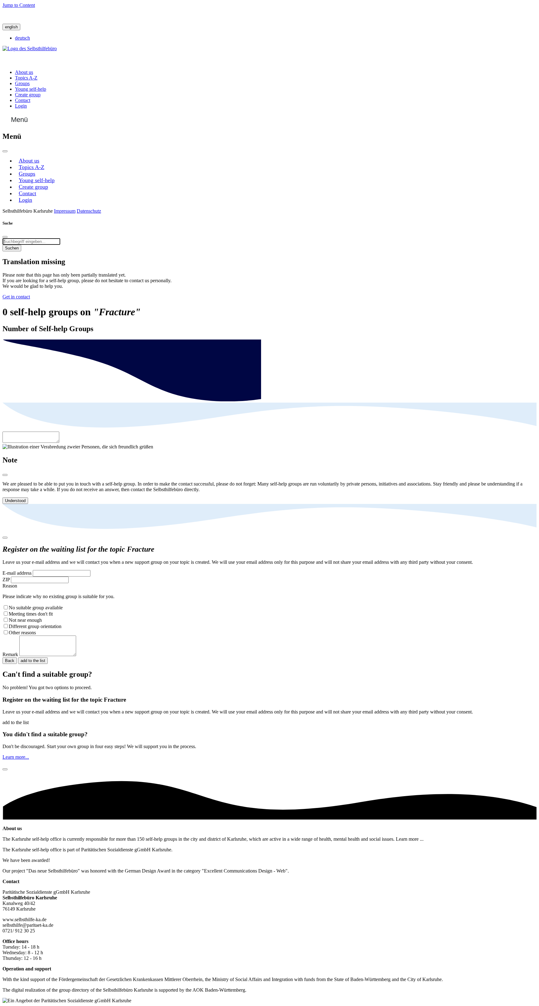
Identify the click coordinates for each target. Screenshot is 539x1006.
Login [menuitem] (21, 106)
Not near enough (25, 620)
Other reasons (22, 632)
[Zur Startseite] (29, 48)
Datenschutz (89, 211)
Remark (10, 654)
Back (9, 660)
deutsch (22, 38)
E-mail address (17, 573)
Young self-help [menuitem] (30, 89)
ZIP (6, 579)
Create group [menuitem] (28, 94)
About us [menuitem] (24, 72)
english (11, 27)
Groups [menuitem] (22, 83)
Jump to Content (18, 5)
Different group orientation (35, 626)
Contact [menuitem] (22, 100)
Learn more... (15, 757)
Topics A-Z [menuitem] (26, 77)
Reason (9, 585)
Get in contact (16, 296)
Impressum (64, 211)
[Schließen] (4, 151)
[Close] (4, 475)
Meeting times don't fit (31, 614)
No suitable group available (36, 607)
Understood (15, 500)
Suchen (12, 248)
